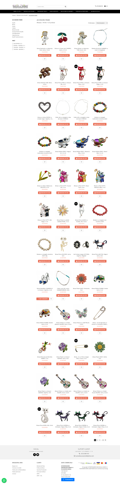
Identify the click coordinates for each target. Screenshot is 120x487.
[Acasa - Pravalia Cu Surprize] (20, 7)
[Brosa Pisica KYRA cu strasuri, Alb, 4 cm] (63, 72)
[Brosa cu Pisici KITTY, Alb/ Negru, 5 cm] (44, 210)
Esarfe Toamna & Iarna (17, 37)
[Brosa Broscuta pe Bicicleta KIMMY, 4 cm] (44, 346)
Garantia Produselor (42, 470)
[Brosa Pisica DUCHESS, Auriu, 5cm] (63, 244)
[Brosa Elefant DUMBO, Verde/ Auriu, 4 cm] (99, 278)
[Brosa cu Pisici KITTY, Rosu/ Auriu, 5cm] (81, 175)
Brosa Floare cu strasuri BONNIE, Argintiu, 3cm (44, 391)
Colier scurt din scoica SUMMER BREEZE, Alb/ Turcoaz (63, 289)
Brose (13, 24)
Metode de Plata (41, 466)
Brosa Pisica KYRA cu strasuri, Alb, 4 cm (63, 83)
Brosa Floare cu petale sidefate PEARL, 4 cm (63, 220)
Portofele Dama (16, 33)
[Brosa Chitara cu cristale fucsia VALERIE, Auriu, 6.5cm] (99, 381)
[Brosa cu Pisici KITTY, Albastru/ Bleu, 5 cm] (99, 175)
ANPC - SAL (39, 475)
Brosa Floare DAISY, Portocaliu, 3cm (81, 289)
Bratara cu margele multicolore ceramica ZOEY (44, 152)
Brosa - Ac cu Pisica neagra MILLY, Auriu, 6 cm (81, 357)
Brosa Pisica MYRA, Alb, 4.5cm (44, 425)
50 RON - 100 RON (18, 45)
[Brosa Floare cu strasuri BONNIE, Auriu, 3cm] (63, 346)
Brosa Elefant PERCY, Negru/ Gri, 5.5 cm (63, 152)
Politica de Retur (41, 468)
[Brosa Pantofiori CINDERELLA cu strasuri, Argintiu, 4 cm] (44, 278)
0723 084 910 (85, 453)
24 (103, 440)
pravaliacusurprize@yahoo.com (85, 456)
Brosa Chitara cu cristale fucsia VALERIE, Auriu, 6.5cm (100, 391)
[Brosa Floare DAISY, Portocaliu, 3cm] (81, 278)
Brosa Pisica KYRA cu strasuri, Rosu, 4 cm (81, 83)
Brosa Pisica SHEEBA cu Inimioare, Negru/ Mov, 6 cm (63, 426)
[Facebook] (34, 454)
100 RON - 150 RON (18, 47)
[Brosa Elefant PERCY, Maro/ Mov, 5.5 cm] (99, 141)
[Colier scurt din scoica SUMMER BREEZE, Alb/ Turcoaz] (63, 278)
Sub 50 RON (17, 43)
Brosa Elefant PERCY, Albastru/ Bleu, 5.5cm (81, 152)
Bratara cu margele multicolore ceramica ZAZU (99, 118)
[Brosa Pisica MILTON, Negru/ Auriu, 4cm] (99, 244)
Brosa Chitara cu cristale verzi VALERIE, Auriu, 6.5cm (63, 391)
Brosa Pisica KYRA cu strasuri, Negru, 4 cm (100, 83)
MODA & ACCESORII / (23, 15)
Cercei (13, 26)
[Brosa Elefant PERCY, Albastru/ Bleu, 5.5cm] (81, 141)
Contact (14, 473)
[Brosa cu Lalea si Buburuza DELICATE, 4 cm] (44, 175)
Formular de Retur (41, 471)
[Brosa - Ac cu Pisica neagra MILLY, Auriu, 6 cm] (81, 346)
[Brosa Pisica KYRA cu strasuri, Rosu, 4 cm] (81, 72)
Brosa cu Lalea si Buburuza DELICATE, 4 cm (44, 186)
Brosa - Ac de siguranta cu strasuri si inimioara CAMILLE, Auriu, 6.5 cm (100, 323)
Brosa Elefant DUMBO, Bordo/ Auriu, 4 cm (45, 323)
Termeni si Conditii (16, 468)
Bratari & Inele (15, 30)
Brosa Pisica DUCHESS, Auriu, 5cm (63, 255)
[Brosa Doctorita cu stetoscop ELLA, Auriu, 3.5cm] (44, 37)
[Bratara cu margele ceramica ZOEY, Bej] (44, 244)
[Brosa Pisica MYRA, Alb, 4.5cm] (44, 415)
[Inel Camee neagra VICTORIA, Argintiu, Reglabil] (81, 244)
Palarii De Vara (15, 35)
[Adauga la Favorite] (45, 59)
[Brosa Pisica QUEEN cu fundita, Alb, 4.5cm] (81, 210)
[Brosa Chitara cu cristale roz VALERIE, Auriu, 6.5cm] (81, 381)
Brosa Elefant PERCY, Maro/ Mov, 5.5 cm (99, 152)
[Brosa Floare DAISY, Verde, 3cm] (99, 346)
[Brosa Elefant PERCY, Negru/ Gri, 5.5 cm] (63, 141)
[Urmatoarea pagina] (105, 440)
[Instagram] (37, 454)
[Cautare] (65, 6)
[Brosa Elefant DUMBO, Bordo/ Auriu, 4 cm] (44, 312)
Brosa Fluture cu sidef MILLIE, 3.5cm (81, 323)
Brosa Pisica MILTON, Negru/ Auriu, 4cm (100, 255)
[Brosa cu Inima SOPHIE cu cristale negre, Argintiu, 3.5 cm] (44, 107)
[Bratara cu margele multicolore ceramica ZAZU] (99, 107)
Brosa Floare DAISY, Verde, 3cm (100, 357)
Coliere (14, 28)
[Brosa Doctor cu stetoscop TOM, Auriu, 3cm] (81, 37)
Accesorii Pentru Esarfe (17, 31)
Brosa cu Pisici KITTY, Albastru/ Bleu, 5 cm (100, 186)
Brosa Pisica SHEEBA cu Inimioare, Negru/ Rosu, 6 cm (100, 426)
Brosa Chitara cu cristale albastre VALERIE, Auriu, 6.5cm (63, 323)
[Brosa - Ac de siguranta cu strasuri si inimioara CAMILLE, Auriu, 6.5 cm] (99, 312)
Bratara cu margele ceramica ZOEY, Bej (45, 255)
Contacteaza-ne (69, 479)
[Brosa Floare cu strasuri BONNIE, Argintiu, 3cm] (44, 381)
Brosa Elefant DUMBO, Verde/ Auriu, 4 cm (100, 289)
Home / (14, 15)
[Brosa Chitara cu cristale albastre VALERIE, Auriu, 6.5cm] (63, 312)
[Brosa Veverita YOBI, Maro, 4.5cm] (44, 72)
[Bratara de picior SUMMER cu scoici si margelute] (99, 37)
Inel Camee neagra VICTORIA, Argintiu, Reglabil (81, 255)
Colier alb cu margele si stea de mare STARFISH (63, 118)
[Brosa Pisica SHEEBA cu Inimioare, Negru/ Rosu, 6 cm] (99, 415)
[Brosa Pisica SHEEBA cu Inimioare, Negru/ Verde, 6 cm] (81, 415)
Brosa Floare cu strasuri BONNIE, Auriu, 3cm (63, 357)
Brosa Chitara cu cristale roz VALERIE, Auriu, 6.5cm (81, 391)
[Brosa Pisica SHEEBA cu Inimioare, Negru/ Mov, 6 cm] (63, 415)
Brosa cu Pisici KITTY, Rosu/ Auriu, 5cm (81, 186)
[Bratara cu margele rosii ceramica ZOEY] (99, 210)
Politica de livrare (16, 471)
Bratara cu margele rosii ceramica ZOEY (99, 220)
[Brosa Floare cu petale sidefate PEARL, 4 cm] (63, 210)
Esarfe (13, 23)
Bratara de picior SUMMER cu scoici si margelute (100, 49)
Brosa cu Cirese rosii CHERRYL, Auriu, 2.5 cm (63, 49)
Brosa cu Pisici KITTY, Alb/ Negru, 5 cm (45, 220)
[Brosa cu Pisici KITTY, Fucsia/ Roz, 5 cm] (63, 175)
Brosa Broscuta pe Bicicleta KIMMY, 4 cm (44, 357)
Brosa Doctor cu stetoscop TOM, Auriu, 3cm (81, 49)
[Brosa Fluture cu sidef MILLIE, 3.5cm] (81, 312)
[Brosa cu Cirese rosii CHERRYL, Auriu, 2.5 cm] (63, 37)
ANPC (38, 473)
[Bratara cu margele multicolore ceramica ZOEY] (44, 141)
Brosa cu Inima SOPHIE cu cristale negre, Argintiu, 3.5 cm (44, 118)
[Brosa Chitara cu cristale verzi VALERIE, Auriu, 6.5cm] (63, 381)
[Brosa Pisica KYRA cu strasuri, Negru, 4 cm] (99, 72)
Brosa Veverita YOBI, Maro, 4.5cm (44, 83)
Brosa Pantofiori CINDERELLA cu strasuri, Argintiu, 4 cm (45, 289)
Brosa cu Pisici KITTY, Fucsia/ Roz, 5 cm (63, 186)
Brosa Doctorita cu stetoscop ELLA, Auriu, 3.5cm (44, 49)
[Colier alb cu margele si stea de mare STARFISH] (63, 107)
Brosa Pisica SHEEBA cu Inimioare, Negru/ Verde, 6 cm (81, 426)
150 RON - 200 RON (18, 49)
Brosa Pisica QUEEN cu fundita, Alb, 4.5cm (81, 220)
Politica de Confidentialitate (19, 470)
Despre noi (14, 466)
